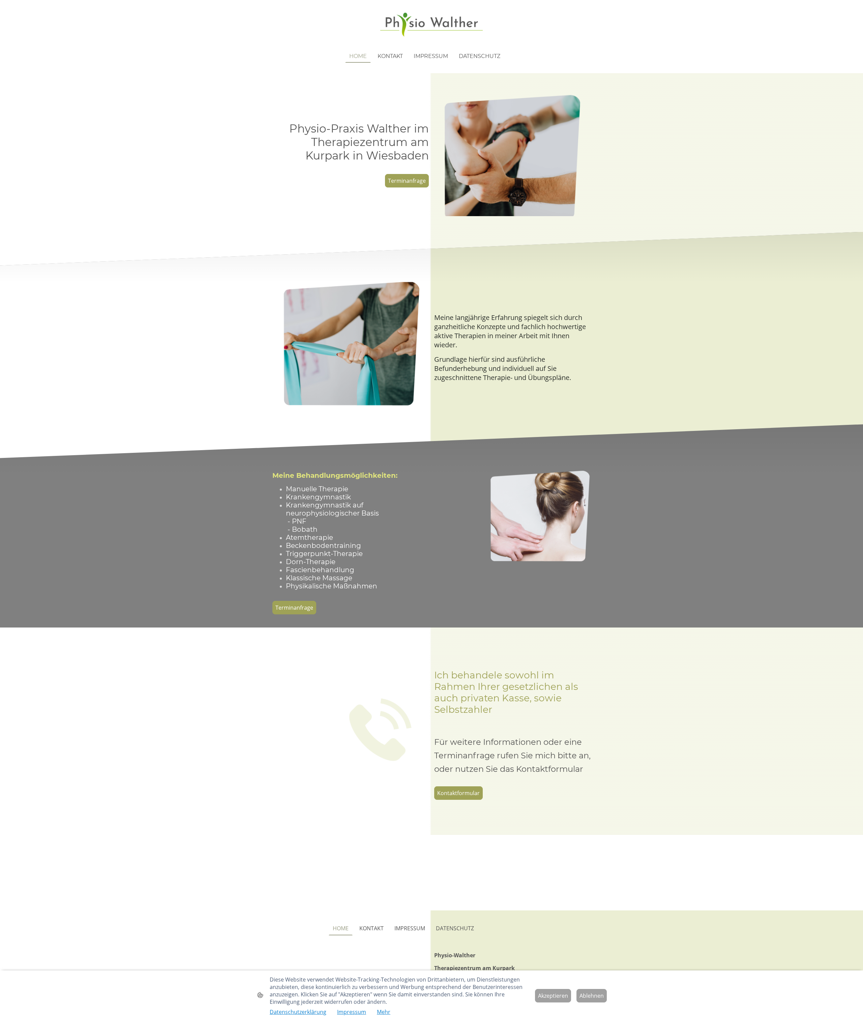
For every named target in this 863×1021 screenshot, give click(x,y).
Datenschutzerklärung (298, 1012)
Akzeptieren (553, 995)
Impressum (351, 1012)
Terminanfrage (407, 180)
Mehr (383, 1012)
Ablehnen (591, 995)
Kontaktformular (458, 793)
